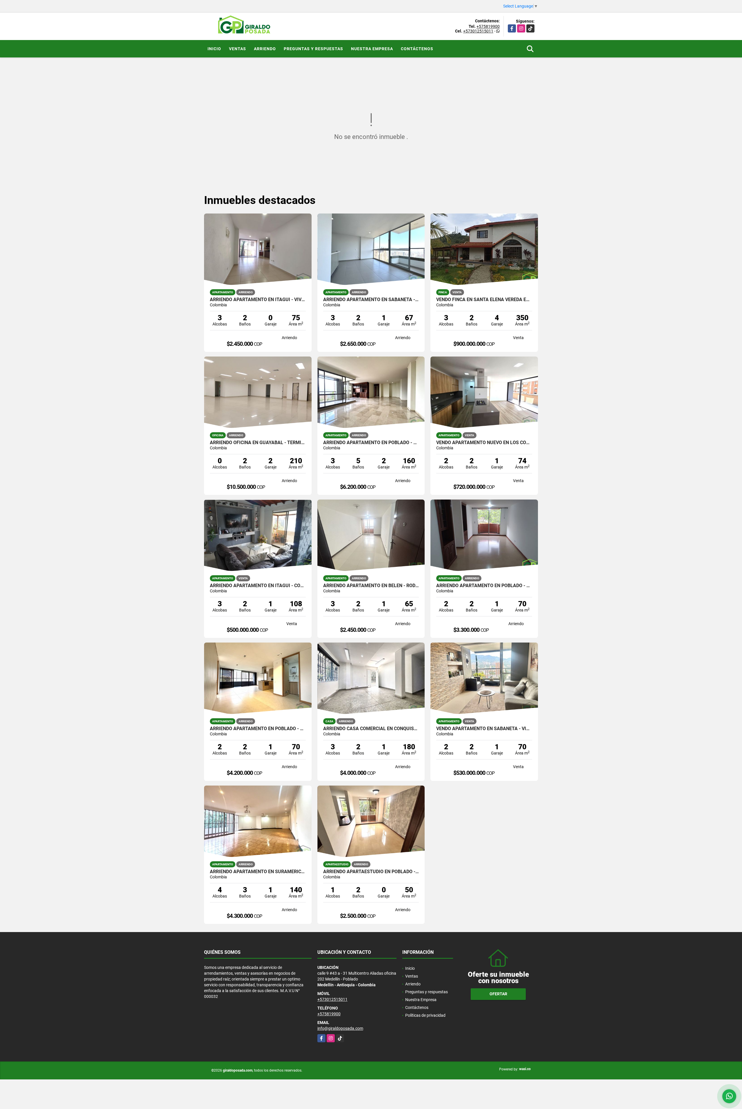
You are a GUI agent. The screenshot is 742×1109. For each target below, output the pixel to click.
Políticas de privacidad (425, 1015)
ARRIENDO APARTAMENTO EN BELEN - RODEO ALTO (371, 585)
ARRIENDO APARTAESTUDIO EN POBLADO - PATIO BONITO (371, 871)
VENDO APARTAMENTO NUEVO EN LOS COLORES (484, 442)
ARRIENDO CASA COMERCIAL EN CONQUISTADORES (371, 728)
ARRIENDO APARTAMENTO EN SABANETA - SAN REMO (371, 299)
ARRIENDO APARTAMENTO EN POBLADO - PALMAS (258, 728)
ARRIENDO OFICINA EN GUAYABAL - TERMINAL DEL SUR (258, 442)
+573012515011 (478, 31)
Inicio (214, 48)
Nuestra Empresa (372, 48)
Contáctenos (417, 48)
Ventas (237, 48)
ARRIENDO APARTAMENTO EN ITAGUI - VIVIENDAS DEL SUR (258, 299)
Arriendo (265, 48)
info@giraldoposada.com (340, 1028)
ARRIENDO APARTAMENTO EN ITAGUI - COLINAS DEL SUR (258, 585)
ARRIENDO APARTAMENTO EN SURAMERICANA (258, 871)
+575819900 (488, 26)
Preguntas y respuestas (313, 48)
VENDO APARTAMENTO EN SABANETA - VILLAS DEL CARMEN (484, 728)
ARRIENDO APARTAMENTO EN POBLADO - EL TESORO (371, 442)
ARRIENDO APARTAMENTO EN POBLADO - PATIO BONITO (484, 585)
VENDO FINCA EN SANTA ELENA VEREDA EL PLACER (484, 299)
